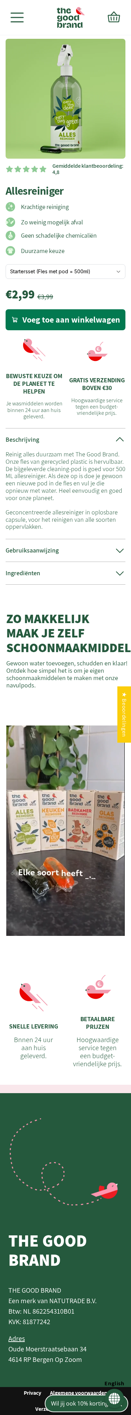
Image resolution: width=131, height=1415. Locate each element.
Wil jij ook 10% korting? (81, 1403)
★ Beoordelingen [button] (124, 714)
